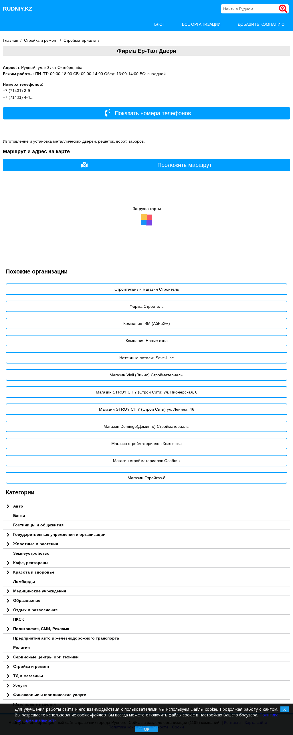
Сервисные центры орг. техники (46, 657)
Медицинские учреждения (39, 591)
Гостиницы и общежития (38, 525)
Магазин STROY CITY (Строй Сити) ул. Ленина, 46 (146, 409)
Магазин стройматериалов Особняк (146, 460)
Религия (21, 647)
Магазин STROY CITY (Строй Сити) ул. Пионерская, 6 (146, 392)
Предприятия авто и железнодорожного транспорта (66, 638)
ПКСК (18, 619)
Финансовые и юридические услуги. (50, 694)
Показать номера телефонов (152, 113)
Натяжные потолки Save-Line (146, 357)
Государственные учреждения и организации (59, 534)
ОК (146, 729)
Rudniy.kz (17, 9)
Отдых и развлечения (35, 610)
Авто (18, 506)
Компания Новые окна (147, 340)
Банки (19, 515)
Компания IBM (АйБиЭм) (146, 323)
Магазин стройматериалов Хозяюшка (146, 443)
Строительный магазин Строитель (146, 289)
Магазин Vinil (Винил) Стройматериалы (146, 375)
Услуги (20, 685)
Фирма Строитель (146, 306)
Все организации (201, 24)
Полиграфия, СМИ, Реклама (41, 628)
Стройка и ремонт (31, 666)
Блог (159, 24)
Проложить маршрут (184, 165)
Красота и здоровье (33, 572)
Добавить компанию (261, 24)
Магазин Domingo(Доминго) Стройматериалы (146, 426)
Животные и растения (35, 544)
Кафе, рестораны (30, 562)
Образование (26, 600)
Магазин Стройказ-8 (146, 478)
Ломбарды (24, 581)
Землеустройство (31, 553)
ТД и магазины (28, 676)
